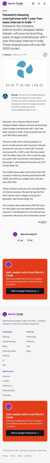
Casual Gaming (9, 341)
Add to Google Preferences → (25, 291)
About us (6, 376)
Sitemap (28, 456)
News (5, 11)
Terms (13, 456)
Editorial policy (9, 390)
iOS (4, 365)
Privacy (5, 456)
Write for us (7, 386)
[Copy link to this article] (45, 54)
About (19, 456)
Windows (30, 341)
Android (6, 355)
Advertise (7, 395)
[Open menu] (33, 3)
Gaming (6, 337)
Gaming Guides (9, 351)
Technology (31, 337)
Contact (6, 381)
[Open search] (39, 3)
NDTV (43, 222)
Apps (28, 351)
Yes (21, 240)
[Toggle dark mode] (44, 3)
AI (3, 360)
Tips (28, 346)
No (31, 240)
